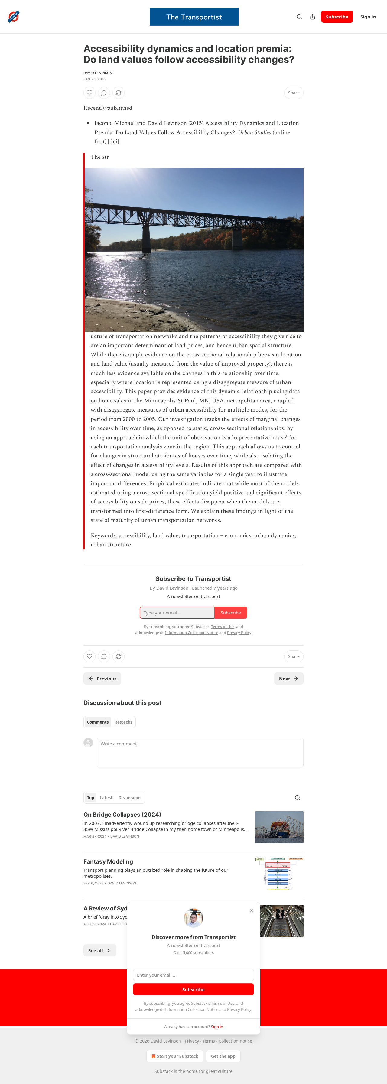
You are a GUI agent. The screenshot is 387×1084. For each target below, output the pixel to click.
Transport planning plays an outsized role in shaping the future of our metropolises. (155, 873)
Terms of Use (222, 1003)
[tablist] (109, 722)
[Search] (299, 17)
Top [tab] (90, 797)
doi (113, 141)
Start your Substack (177, 1056)
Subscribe (337, 17)
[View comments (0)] (104, 93)
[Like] (89, 93)
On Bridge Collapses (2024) (122, 814)
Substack (163, 1071)
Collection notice (235, 1041)
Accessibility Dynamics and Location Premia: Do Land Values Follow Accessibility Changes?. (196, 128)
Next (284, 678)
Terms (209, 1041)
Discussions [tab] (130, 797)
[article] (193, 829)
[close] (251, 911)
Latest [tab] (106, 797)
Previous (106, 678)
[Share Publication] (313, 17)
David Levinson (97, 73)
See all (95, 950)
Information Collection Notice (191, 1009)
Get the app (223, 1056)
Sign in (368, 17)
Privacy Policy (239, 1009)
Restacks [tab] (123, 722)
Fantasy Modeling (108, 861)
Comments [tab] (98, 722)
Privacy (192, 1041)
